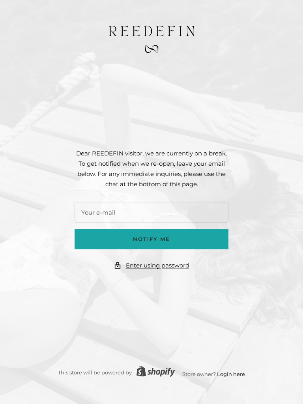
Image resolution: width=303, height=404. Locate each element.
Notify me (151, 239)
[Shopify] (153, 372)
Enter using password (157, 265)
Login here (231, 374)
